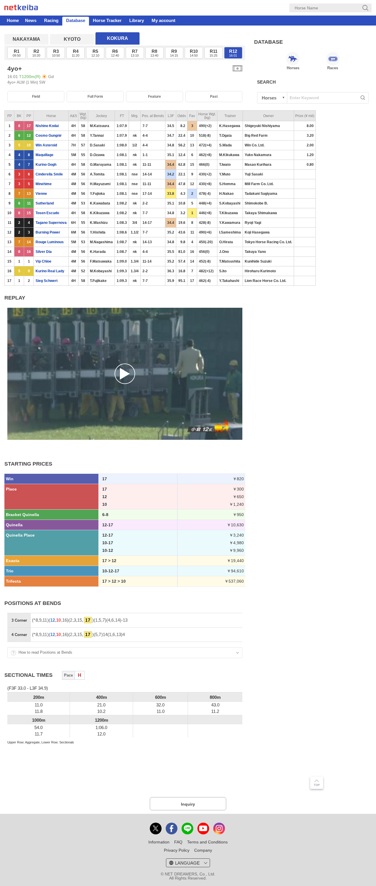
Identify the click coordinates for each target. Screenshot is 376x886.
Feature (154, 96)
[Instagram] (219, 828)
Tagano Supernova (51, 222)
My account (163, 20)
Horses (293, 68)
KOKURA (117, 38)
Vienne (41, 193)
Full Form (95, 96)
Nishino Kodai (47, 126)
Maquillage (44, 155)
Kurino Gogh (46, 164)
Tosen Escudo (47, 213)
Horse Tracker (107, 20)
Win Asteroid (46, 145)
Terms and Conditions (207, 842)
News (30, 20)
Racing (51, 20)
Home (13, 20)
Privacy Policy (176, 850)
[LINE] (187, 828)
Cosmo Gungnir (49, 135)
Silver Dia (44, 251)
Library (136, 20)
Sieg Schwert (47, 281)
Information (158, 842)
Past (214, 96)
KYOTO (72, 39)
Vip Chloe (43, 261)
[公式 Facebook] (171, 828)
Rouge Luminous (50, 242)
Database (75, 20)
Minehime (44, 184)
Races (332, 68)
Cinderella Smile (49, 174)
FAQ (178, 842)
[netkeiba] (21, 8)
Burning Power (48, 232)
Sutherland (45, 203)
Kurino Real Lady (50, 271)
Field (36, 96)
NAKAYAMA (26, 39)
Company (203, 850)
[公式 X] (156, 828)
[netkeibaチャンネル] (203, 828)
